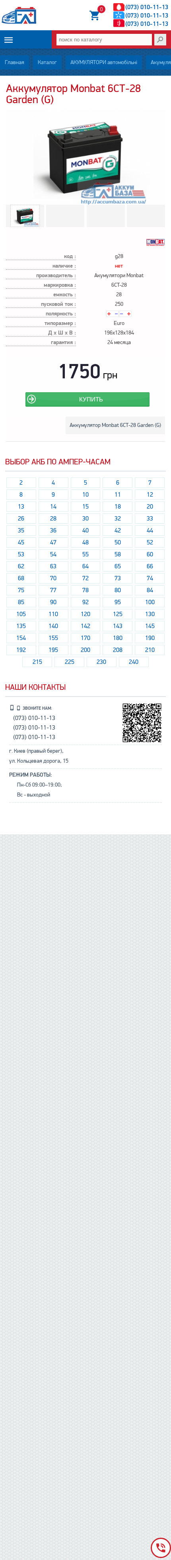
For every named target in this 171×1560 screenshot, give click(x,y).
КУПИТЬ (91, 399)
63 (53, 566)
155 (53, 638)
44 (150, 530)
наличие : (64, 266)
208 (117, 650)
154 (21, 638)
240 (133, 662)
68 (21, 578)
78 (85, 590)
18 (118, 507)
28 (53, 519)
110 (53, 614)
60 (150, 554)
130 (150, 614)
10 (85, 495)
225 (69, 662)
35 (21, 530)
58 (118, 554)
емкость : (64, 295)
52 (150, 542)
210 (150, 650)
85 (21, 602)
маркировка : (60, 285)
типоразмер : (60, 323)
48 (85, 542)
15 (85, 507)
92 (85, 602)
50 (118, 542)
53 (21, 554)
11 (118, 495)
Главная (14, 62)
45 (21, 542)
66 (150, 566)
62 (21, 566)
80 (118, 590)
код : (70, 256)
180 (117, 638)
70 (53, 578)
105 (21, 614)
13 (21, 507)
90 (53, 602)
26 (21, 519)
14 (53, 507)
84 (150, 590)
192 (21, 650)
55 (85, 554)
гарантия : (63, 342)
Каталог (47, 62)
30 (85, 519)
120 (85, 614)
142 (85, 626)
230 (101, 662)
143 (117, 626)
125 (117, 614)
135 (21, 626)
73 (118, 578)
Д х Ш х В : (62, 333)
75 (21, 590)
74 (150, 578)
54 (53, 554)
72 (85, 578)
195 (53, 650)
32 (118, 519)
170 (85, 638)
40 (85, 530)
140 (53, 626)
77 (53, 590)
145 (150, 626)
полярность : (61, 314)
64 (85, 566)
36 (53, 530)
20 (150, 507)
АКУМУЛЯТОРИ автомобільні (103, 62)
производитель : (56, 275)
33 (150, 519)
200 (85, 650)
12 (150, 495)
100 (150, 602)
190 (150, 638)
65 (118, 566)
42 (118, 530)
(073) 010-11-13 (146, 7)
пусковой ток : (58, 304)
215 (37, 662)
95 (118, 602)
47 (53, 542)
